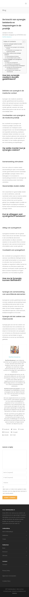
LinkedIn (6, 435)
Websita (14, 593)
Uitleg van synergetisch (12, 62)
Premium (5, 552)
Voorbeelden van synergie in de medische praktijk (14, 50)
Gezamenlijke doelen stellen (13, 57)
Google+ (15, 432)
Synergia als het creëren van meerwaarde (13, 71)
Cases (4, 539)
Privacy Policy (6, 570)
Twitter (14, 429)
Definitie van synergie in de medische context (15, 48)
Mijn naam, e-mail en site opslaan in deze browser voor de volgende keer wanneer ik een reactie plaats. (15, 491)
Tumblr (21, 429)
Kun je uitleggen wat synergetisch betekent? (13, 60)
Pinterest (6, 432)
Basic (3, 548)
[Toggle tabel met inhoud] (23, 41)
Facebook (6, 429)
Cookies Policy (6, 581)
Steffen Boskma (6, 37)
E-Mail (14, 435)
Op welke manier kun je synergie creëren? (12, 53)
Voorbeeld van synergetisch (13, 64)
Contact (4, 564)
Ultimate (4, 555)
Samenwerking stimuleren (12, 56)
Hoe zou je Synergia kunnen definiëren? (15, 65)
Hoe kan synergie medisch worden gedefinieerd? (13, 44)
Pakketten (5, 535)
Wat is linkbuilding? (7, 531)
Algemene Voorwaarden (9, 576)
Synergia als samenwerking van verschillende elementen (14, 68)
